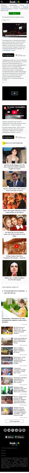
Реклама (3, 450)
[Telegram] (9, 430)
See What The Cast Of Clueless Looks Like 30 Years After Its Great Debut (14, 234)
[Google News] (16, 430)
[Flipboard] (20, 430)
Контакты (3, 455)
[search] (1, 2)
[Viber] (12, 430)
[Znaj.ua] (14, 1)
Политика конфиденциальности (9, 448)
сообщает (7, 50)
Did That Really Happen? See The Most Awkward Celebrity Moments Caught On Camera (14, 167)
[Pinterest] (23, 430)
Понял (14, 13)
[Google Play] (19, 437)
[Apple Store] (9, 437)
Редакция (3, 453)
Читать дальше (14, 421)
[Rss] (5, 430)
